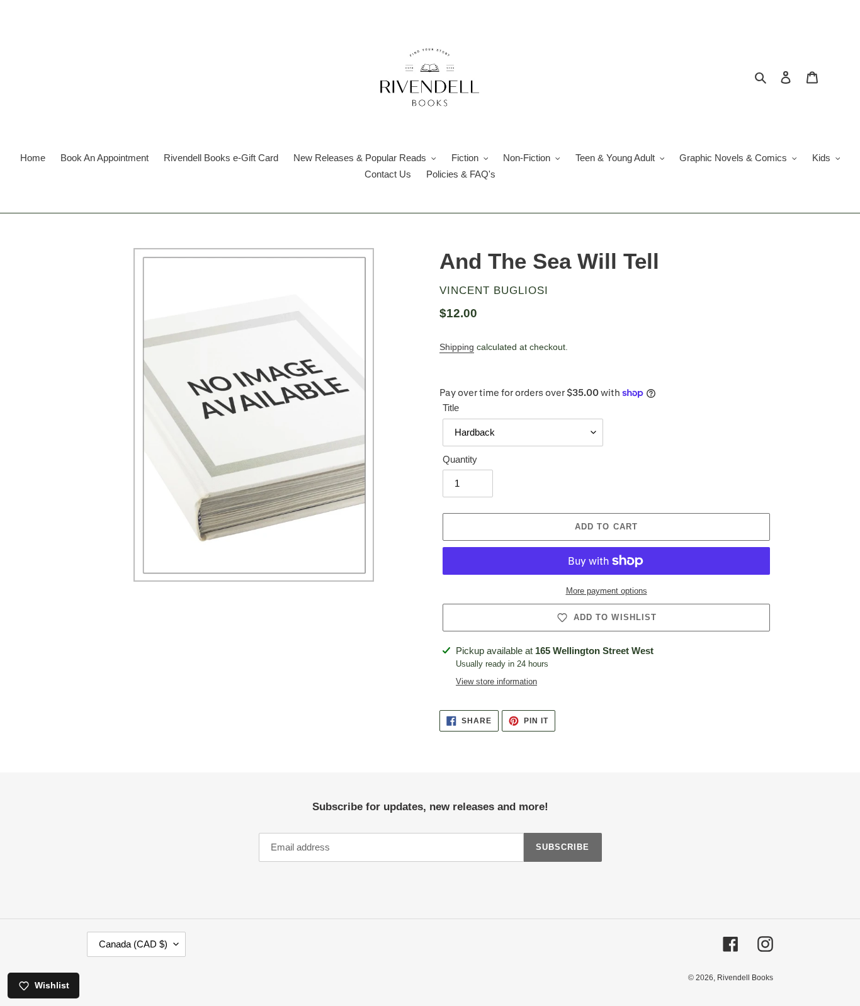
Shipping (456, 347)
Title (451, 407)
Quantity (460, 459)
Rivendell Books (745, 977)
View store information (496, 681)
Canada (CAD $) (133, 944)
